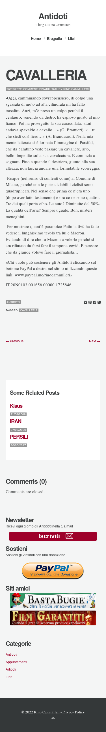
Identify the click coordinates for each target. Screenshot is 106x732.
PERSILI (19, 436)
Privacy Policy (73, 712)
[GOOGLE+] (99, 302)
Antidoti (53, 16)
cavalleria (29, 310)
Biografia (54, 38)
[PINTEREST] (90, 302)
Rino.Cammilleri (76, 89)
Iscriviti (49, 536)
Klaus (16, 405)
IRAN (15, 421)
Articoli (11, 669)
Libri (71, 38)
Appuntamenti (16, 662)
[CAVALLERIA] (85, 302)
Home (36, 38)
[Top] (53, 718)
